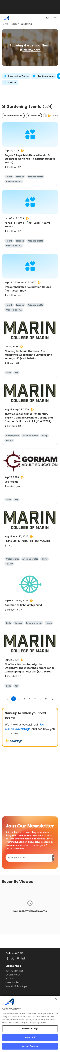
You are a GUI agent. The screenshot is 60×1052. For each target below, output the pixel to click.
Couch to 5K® (13, 974)
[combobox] (13, 115)
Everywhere (31, 50)
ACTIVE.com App (14, 970)
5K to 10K (10, 978)
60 (46, 698)
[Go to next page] (52, 698)
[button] (34, 115)
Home (5, 23)
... (40, 698)
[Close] (55, 998)
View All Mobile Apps (16, 986)
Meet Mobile (12, 982)
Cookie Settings (30, 1028)
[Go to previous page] (7, 698)
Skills (14, 23)
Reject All (30, 1037)
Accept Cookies (30, 1046)
